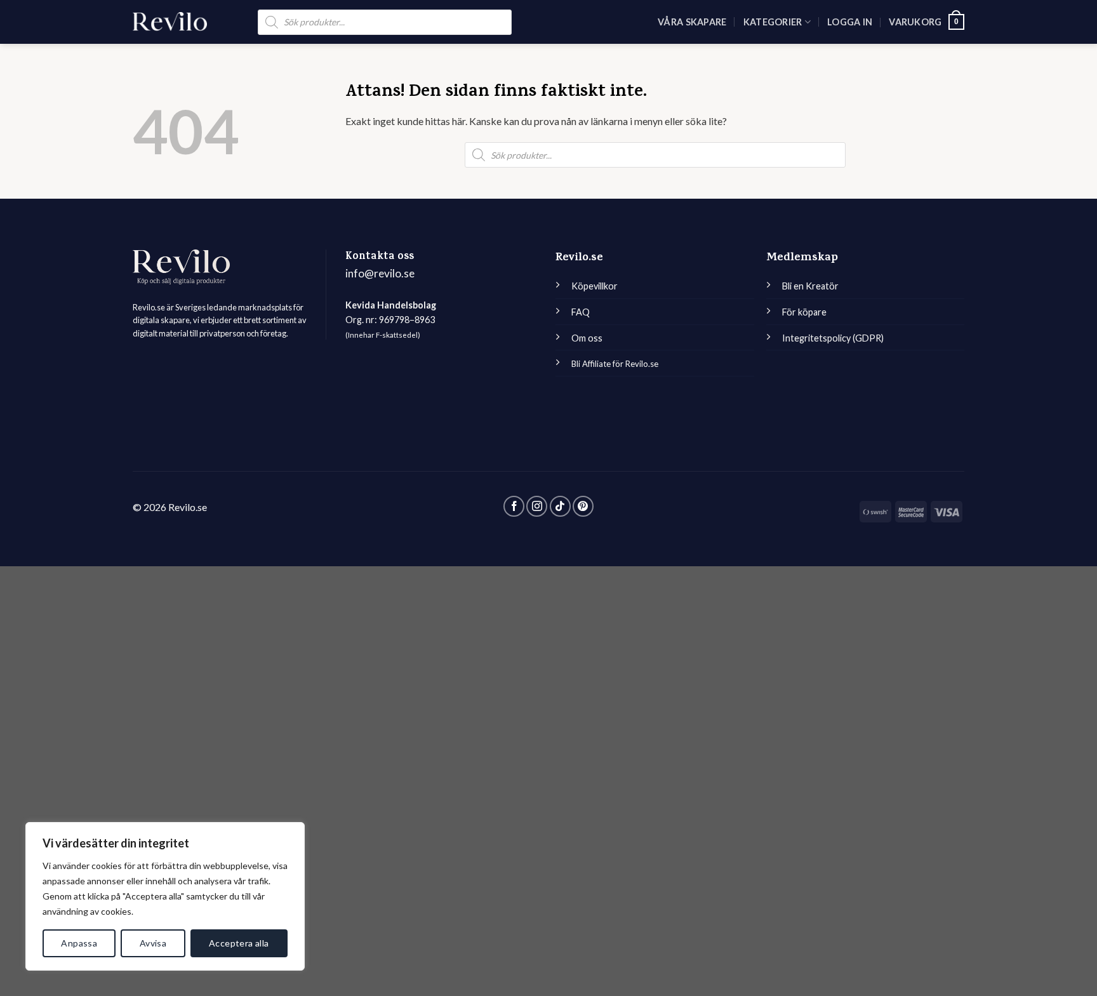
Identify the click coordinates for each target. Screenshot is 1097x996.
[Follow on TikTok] (560, 506)
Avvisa (153, 943)
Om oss (586, 338)
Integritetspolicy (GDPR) (833, 338)
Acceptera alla (239, 943)
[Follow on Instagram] (536, 506)
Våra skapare (692, 22)
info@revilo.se (380, 273)
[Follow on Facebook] (513, 506)
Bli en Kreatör (810, 286)
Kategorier (772, 22)
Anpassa (79, 943)
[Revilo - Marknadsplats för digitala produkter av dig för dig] (170, 21)
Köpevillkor (594, 286)
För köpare (804, 312)
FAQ (580, 312)
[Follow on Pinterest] (583, 506)
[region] (165, 896)
